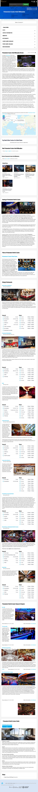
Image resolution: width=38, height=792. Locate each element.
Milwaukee (8, 55)
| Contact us (21, 783)
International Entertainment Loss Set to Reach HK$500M (19, 175)
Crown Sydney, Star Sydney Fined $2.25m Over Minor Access (7, 190)
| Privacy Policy (31, 783)
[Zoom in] (34, 118)
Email (3, 669)
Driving (8, 120)
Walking (12, 120)
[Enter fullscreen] (34, 116)
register (9, 151)
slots (12, 216)
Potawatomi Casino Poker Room (9, 256)
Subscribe (26, 4)
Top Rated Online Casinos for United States (12, 140)
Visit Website (33, 623)
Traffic (4, 120)
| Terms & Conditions (26, 783)
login (6, 151)
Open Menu (36, 2)
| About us (17, 783)
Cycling (16, 120)
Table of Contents (18, 22)
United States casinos (7, 19)
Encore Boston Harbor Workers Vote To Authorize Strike (7, 175)
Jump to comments (31, 52)
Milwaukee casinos (20, 19)
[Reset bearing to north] (34, 121)
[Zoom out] (34, 119)
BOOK (7, 726)
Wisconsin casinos (14, 19)
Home (2, 19)
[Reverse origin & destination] (5, 117)
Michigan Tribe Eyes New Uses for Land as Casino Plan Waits (30, 175)
